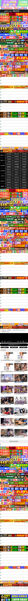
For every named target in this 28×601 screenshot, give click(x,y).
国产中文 (9, 185)
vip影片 (5, 347)
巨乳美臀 (24, 159)
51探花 (24, 174)
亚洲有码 (9, 156)
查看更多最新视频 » (14, 441)
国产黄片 (9, 179)
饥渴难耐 (17, 164)
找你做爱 (24, 164)
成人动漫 (24, 156)
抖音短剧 (9, 174)
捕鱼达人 (9, 169)
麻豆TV (16, 174)
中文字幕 (17, 159)
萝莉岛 (24, 177)
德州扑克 (24, 169)
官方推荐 (3, 170)
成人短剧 (24, 185)
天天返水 (24, 172)
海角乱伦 (17, 182)
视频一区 (3, 155)
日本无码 (24, 153)
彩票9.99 (9, 172)
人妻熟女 (9, 161)
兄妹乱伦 (17, 185)
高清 (18, 341)
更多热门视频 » (23, 350)
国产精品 (9, 153)
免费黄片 (24, 179)
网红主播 (17, 153)
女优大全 (17, 177)
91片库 (9, 177)
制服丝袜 (17, 161)
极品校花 (9, 187)
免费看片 (3, 186)
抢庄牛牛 (17, 169)
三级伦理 (9, 159)
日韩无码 (24, 187)
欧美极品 (17, 156)
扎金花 (16, 172)
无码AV (2, 175)
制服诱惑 (24, 182)
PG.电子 (23, 347)
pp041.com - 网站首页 (11, 11)
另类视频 (24, 161)
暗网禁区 (9, 182)
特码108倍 (14, 347)
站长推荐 (3, 165)
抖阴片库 (3, 181)
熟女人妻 (17, 179)
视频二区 (3, 160)
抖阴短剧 (17, 187)
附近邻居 (9, 164)
